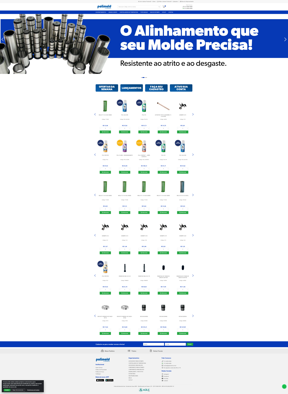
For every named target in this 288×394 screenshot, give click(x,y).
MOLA (130, 378)
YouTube (166, 378)
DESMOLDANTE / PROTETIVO (136, 371)
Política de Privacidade (101, 369)
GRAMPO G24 (182, 236)
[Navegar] (2, 39)
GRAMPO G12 (105, 236)
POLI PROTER (105, 155)
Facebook (166, 376)
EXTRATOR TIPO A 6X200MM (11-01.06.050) (163, 115)
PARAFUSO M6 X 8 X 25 (124, 276)
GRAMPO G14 (124, 236)
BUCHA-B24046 (163, 316)
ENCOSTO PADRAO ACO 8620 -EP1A (105, 317)
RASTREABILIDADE (133, 376)
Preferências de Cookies (33, 390)
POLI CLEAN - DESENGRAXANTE (125, 155)
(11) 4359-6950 (188, 8)
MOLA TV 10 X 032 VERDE (124, 195)
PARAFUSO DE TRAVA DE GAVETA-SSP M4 (163, 276)
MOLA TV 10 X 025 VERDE (105, 195)
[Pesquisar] (159, 6)
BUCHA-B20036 (183, 316)
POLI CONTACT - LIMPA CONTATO (144, 156)
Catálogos (98, 374)
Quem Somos (99, 367)
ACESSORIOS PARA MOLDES (136, 365)
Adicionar (106, 132)
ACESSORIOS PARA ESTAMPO (136, 361)
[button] (141, 77)
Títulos (133, 351)
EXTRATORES (132, 373)
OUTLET (131, 380)
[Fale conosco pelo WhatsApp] (284, 386)
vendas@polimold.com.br (170, 365)
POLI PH (144, 115)
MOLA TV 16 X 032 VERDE (105, 115)
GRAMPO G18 (144, 236)
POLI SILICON (124, 115)
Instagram (166, 374)
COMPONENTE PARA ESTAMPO (136, 367)
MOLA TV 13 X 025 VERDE (144, 195)
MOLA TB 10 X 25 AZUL (183, 195)
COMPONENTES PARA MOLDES (136, 369)
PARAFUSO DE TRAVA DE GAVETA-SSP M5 (183, 276)
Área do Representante (187, 1)
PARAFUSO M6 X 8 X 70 (144, 276)
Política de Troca (100, 371)
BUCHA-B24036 (144, 316)
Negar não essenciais (18, 390)
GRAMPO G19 (182, 115)
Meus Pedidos (109, 351)
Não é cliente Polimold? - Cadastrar (168, 1)
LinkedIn (166, 380)
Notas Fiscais (158, 351)
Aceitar (7, 390)
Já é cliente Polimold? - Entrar (147, 1)
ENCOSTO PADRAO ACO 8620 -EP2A (124, 317)
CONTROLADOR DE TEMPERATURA (137, 363)
